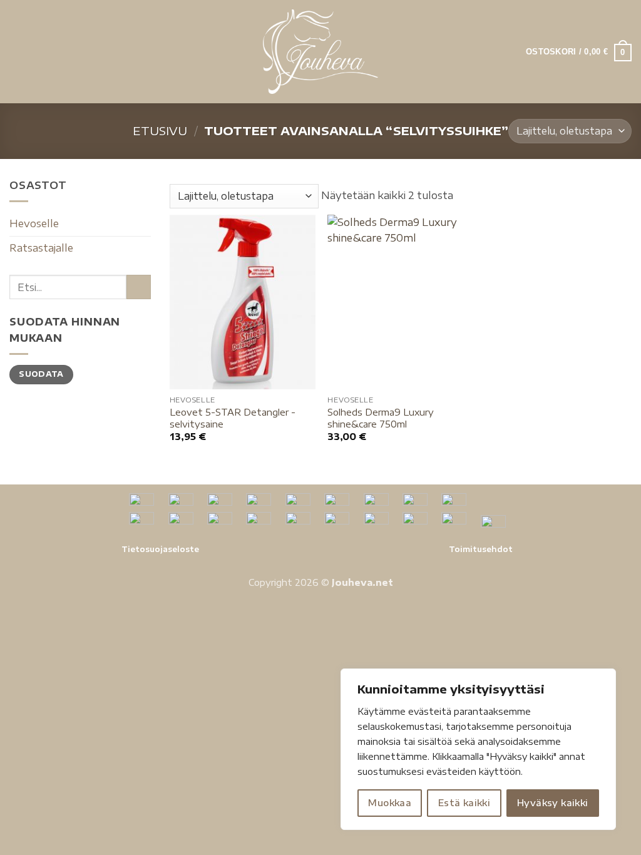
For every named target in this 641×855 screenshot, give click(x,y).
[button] (16, 51)
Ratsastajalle (41, 248)
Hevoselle (34, 223)
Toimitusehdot (481, 549)
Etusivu (160, 130)
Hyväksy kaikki (552, 802)
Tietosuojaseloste (160, 549)
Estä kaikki (464, 802)
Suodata (41, 374)
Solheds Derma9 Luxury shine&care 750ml (380, 417)
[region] (478, 749)
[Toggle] (143, 224)
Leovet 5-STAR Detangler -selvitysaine (232, 417)
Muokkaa (389, 802)
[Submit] (138, 287)
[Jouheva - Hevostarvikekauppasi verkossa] (320, 51)
